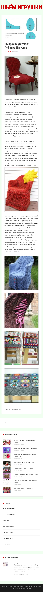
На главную (27, 588)
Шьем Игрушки (8, 532)
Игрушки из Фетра (9, 514)
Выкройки (7, 51)
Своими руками (8, 538)
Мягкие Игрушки (8, 526)
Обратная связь (17, 588)
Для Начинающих (9, 508)
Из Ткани (6, 520)
